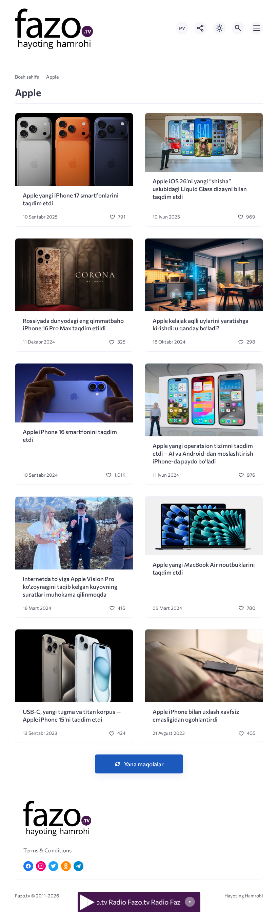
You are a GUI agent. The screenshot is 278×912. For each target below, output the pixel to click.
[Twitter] (53, 866)
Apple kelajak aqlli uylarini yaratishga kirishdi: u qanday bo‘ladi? (201, 324)
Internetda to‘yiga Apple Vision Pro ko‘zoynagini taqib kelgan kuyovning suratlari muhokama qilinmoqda (70, 586)
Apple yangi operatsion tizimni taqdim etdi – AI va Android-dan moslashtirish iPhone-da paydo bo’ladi (203, 453)
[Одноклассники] (66, 866)
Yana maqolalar (144, 764)
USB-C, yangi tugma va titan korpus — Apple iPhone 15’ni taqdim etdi (72, 715)
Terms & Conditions (47, 850)
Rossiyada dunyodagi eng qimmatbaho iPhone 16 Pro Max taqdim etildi (73, 324)
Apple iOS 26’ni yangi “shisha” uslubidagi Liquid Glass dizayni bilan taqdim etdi (200, 189)
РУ (182, 28)
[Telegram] (78, 866)
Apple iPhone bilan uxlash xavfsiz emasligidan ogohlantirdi (196, 715)
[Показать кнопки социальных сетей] (200, 28)
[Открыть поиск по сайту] (238, 28)
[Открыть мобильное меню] (256, 28)
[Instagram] (41, 866)
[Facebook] (28, 866)
